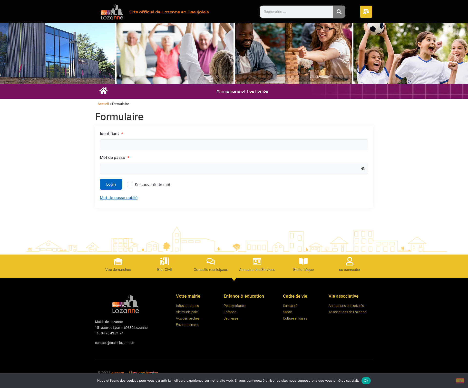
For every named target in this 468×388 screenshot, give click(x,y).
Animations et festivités (242, 91)
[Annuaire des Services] (257, 261)
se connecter (349, 269)
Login (111, 184)
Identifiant (111, 133)
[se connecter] (349, 261)
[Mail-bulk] (366, 12)
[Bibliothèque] (303, 261)
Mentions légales (143, 373)
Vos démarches (118, 269)
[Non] (460, 380)
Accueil (103, 104)
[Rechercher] (339, 12)
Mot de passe (114, 157)
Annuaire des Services (257, 269)
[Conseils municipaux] (210, 261)
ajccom (117, 373)
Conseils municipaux (211, 269)
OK (366, 380)
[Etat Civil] (164, 261)
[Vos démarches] (118, 261)
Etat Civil (164, 269)
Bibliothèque (303, 269)
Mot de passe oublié (118, 197)
